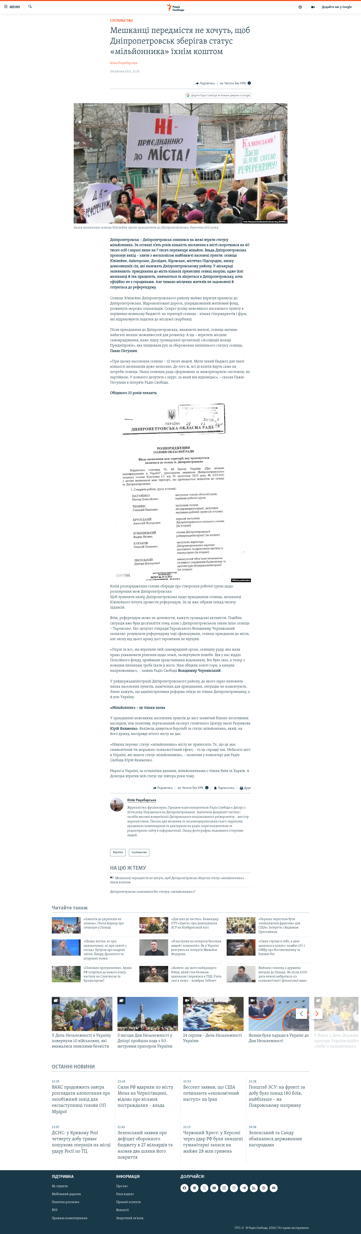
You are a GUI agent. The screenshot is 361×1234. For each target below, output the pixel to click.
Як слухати (60, 1186)
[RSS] (254, 1188)
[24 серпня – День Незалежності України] (213, 1014)
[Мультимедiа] (313, 7)
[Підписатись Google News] (194, 1188)
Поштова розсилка (65, 1202)
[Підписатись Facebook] (184, 1188)
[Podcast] (264, 1188)
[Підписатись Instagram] (224, 1188)
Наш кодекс (125, 1194)
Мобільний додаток (66, 1194)
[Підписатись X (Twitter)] (204, 1188)
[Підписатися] (274, 1188)
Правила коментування (69, 1218)
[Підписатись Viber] (234, 1188)
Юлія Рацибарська (123, 63)
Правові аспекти (128, 1202)
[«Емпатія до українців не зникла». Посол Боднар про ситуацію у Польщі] (66, 925)
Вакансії (122, 1210)
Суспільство (121, 21)
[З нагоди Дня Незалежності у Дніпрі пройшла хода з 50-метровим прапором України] (147, 1014)
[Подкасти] (300, 7)
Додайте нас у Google (337, 7)
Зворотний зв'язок (130, 1218)
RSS (54, 1210)
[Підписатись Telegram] (244, 1188)
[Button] (205, 83)
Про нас (122, 1186)
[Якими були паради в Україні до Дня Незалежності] (279, 1014)
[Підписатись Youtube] (214, 1188)
